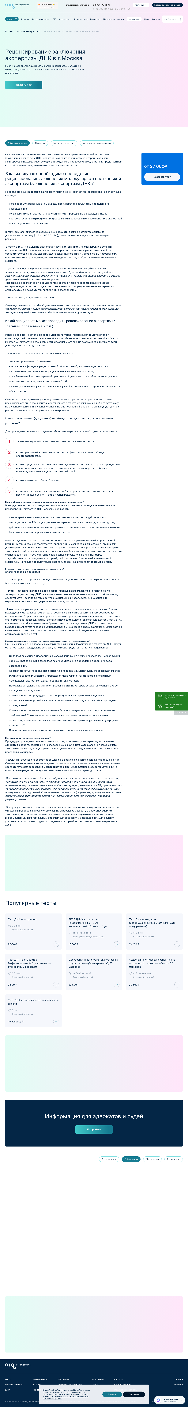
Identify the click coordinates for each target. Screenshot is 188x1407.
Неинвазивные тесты (41, 19)
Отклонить (134, 1394)
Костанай (139, 5)
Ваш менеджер (109, 1159)
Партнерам (63, 1379)
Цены (146, 19)
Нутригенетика (81, 19)
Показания (40, 143)
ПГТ (54, 19)
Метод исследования (64, 143)
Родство (25, 19)
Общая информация (17, 143)
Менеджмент (152, 1159)
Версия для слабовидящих (167, 5)
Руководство (173, 1159)
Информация (98, 1379)
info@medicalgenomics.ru (77, 5)
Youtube (179, 1379)
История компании (14, 1384)
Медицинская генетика (113, 19)
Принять (112, 1394)
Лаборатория (131, 1159)
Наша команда (40, 1379)
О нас (8, 1379)
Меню (10, 19)
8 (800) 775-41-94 (101, 5)
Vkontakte (178, 1384)
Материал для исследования (97, 143)
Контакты (156, 19)
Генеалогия (95, 19)
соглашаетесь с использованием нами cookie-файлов (65, 1397)
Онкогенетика (65, 19)
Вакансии (37, 1384)
